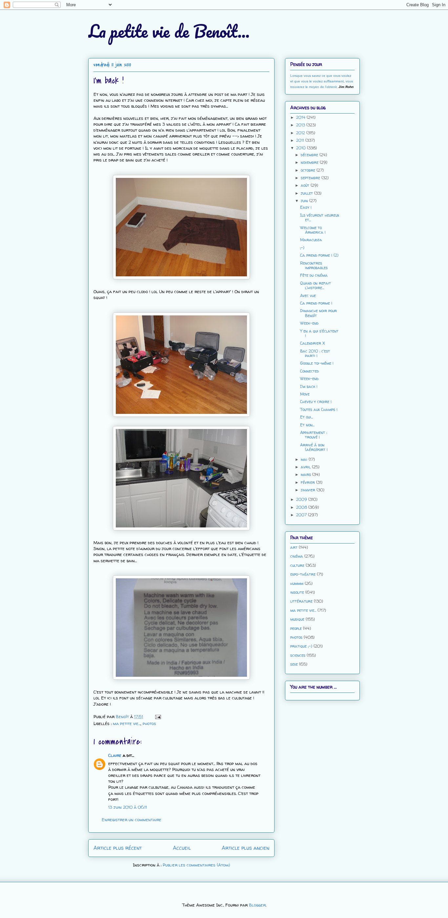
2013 (301, 125)
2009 (302, 499)
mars (306, 474)
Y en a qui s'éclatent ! (319, 333)
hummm (296, 583)
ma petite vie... (126, 723)
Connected (309, 371)
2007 (302, 515)
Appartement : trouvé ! (313, 435)
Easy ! (306, 207)
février (308, 482)
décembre (310, 155)
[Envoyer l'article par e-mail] (157, 716)
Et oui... (306, 417)
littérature (301, 601)
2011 (300, 140)
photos (149, 723)
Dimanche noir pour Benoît (318, 313)
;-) (302, 247)
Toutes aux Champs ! (318, 409)
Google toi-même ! (317, 363)
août (306, 185)
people (296, 628)
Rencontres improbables (314, 265)
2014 (301, 117)
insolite (297, 592)
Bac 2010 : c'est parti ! (315, 353)
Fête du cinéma (314, 275)
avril (306, 467)
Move (305, 394)
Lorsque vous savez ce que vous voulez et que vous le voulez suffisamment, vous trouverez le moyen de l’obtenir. (321, 81)
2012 (301, 133)
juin (305, 200)
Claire (114, 755)
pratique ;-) (301, 646)
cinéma (296, 556)
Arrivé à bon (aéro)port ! (314, 447)
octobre (308, 170)
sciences (297, 655)
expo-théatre (303, 574)
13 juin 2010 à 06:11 (127, 807)
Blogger (257, 905)
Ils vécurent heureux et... (319, 217)
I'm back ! (308, 386)
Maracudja (311, 240)
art (293, 547)
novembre (310, 162)
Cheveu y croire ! (316, 401)
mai (305, 459)
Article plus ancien (245, 847)
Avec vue (308, 295)
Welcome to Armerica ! (313, 230)
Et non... (307, 425)
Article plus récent (117, 847)
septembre (311, 178)
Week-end (309, 323)
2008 (302, 507)
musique (297, 619)
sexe (294, 664)
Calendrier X (312, 343)
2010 (301, 148)
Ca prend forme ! (316, 303)
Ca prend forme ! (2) (319, 255)
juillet (307, 193)
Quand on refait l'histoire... (315, 285)
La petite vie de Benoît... (169, 31)
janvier (308, 490)
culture (297, 565)
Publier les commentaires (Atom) (196, 865)
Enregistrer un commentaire (131, 819)
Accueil (182, 847)
